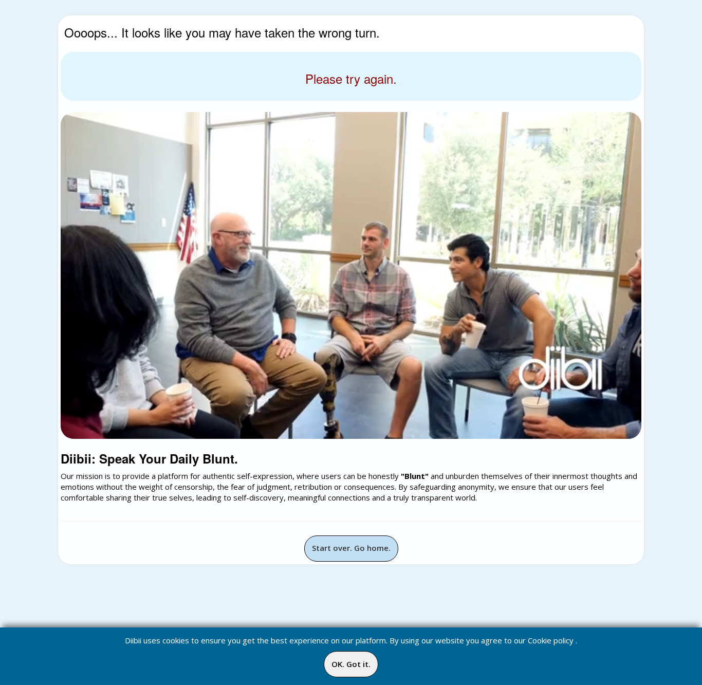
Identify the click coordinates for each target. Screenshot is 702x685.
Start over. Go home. (351, 548)
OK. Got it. (351, 664)
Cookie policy (551, 640)
